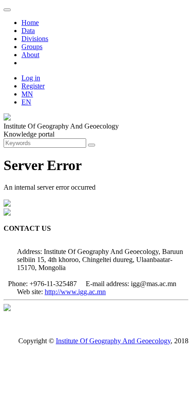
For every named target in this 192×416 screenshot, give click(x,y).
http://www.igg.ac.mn (75, 291)
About (30, 54)
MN (27, 94)
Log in (30, 78)
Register (33, 86)
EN (26, 102)
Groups (31, 46)
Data (28, 30)
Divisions (34, 38)
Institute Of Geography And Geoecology (113, 341)
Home (30, 22)
